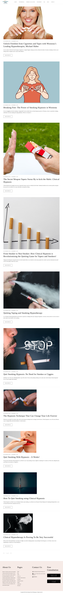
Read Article (8, 55)
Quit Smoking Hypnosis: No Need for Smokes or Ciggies (28, 374)
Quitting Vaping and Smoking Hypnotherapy (22, 313)
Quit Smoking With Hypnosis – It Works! (21, 457)
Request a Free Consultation (53, 575)
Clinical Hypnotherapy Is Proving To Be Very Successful (28, 537)
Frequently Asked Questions (21, 577)
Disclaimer (19, 585)
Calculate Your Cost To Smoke (54, 581)
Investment (19, 579)
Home (18, 571)
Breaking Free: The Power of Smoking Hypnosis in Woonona (30, 107)
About (18, 574)
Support (18, 582)
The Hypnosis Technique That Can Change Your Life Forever (30, 416)
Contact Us (19, 576)
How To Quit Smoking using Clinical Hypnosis (24, 498)
